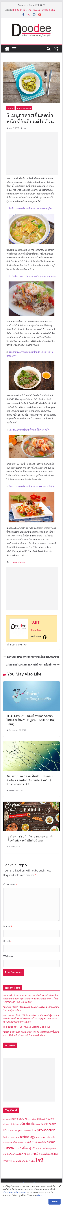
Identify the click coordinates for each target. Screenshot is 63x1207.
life (34, 1130)
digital (12, 1124)
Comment (10, 884)
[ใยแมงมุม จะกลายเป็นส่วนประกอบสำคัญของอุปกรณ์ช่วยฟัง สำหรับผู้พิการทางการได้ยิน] (31, 743)
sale (6, 1136)
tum (24, 128)
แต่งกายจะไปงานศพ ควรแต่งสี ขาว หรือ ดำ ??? (31, 664)
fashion (37, 1124)
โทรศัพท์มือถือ (19, 1161)
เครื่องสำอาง (13, 1154)
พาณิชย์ (28, 1142)
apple (23, 1118)
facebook (27, 1124)
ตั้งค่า (39, 1195)
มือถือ (43, 1142)
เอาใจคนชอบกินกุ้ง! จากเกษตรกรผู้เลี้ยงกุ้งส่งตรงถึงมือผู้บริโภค (29, 838)
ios (16, 1131)
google (44, 1123)
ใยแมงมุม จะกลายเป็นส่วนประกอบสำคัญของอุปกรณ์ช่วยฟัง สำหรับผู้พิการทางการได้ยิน (29, 780)
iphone (21, 1130)
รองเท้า (51, 1142)
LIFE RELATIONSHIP (24, 108)
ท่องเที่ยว (21, 1142)
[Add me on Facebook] (44, 637)
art (38, 1118)
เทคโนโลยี (24, 1154)
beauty (43, 1119)
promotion (46, 1129)
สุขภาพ (52, 1148)
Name (7, 926)
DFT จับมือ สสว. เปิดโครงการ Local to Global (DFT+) (28, 1026)
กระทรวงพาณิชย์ (10, 1142)
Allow (54, 1201)
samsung (14, 1137)
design (6, 1124)
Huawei (11, 1131)
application (32, 1119)
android (14, 1118)
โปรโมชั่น (30, 1161)
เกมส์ (5, 1154)
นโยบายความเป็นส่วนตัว (14, 1192)
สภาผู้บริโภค (32, 1148)
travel (38, 1137)
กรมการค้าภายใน (48, 1137)
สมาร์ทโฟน (44, 1148)
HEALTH (10, 108)
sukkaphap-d (19, 562)
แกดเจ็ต (35, 1154)
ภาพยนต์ (36, 1142)
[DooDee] (7, 49)
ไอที (39, 1160)
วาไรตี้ (21, 1148)
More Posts (37, 630)
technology (27, 1137)
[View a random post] (56, 49)
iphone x (27, 1131)
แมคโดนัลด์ (47, 1154)
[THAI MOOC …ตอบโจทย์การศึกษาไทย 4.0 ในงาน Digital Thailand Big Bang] (31, 683)
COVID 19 (50, 1119)
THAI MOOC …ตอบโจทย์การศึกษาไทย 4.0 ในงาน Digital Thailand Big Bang (30, 720)
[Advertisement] (32, 153)
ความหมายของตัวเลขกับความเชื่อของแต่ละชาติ (33, 656)
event (18, 1124)
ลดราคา (10, 1147)
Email (7, 941)
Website (8, 956)
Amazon (6, 1119)
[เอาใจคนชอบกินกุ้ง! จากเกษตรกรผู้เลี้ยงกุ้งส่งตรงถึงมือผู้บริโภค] (31, 803)
